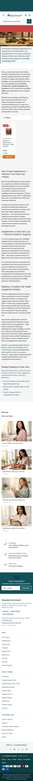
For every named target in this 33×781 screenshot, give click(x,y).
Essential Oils (6, 651)
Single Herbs (6, 644)
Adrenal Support (7, 665)
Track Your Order (7, 733)
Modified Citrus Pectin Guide (11, 683)
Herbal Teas (5, 655)
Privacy (4, 759)
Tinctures (5, 648)
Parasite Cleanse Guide (9, 680)
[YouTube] (26, 749)
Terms (9, 759)
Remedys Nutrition (7, 138)
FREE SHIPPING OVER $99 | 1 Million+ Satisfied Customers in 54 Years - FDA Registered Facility (16, 5)
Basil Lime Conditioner (16, 347)
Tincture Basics (6, 690)
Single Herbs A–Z (7, 694)
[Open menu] (3, 15)
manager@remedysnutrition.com (11, 623)
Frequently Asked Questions (10, 726)
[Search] (29, 21)
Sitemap (4, 762)
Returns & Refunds (7, 730)
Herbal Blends (6, 641)
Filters (7, 118)
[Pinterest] (14, 749)
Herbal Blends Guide (8, 687)
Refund (14, 759)
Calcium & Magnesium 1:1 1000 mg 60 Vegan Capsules (8, 143)
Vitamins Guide (6, 704)
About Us (4, 723)
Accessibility (26, 759)
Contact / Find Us (7, 719)
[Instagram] (10, 749)
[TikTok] (18, 749)
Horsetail (11, 221)
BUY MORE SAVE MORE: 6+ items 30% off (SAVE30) (16, 28)
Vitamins (4, 658)
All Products (5, 637)
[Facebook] (6, 749)
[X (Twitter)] (22, 749)
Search (4, 737)
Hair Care (5, 662)
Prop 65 (20, 759)
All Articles (5, 676)
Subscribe (26, 588)
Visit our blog (6, 416)
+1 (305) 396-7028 (7, 620)
